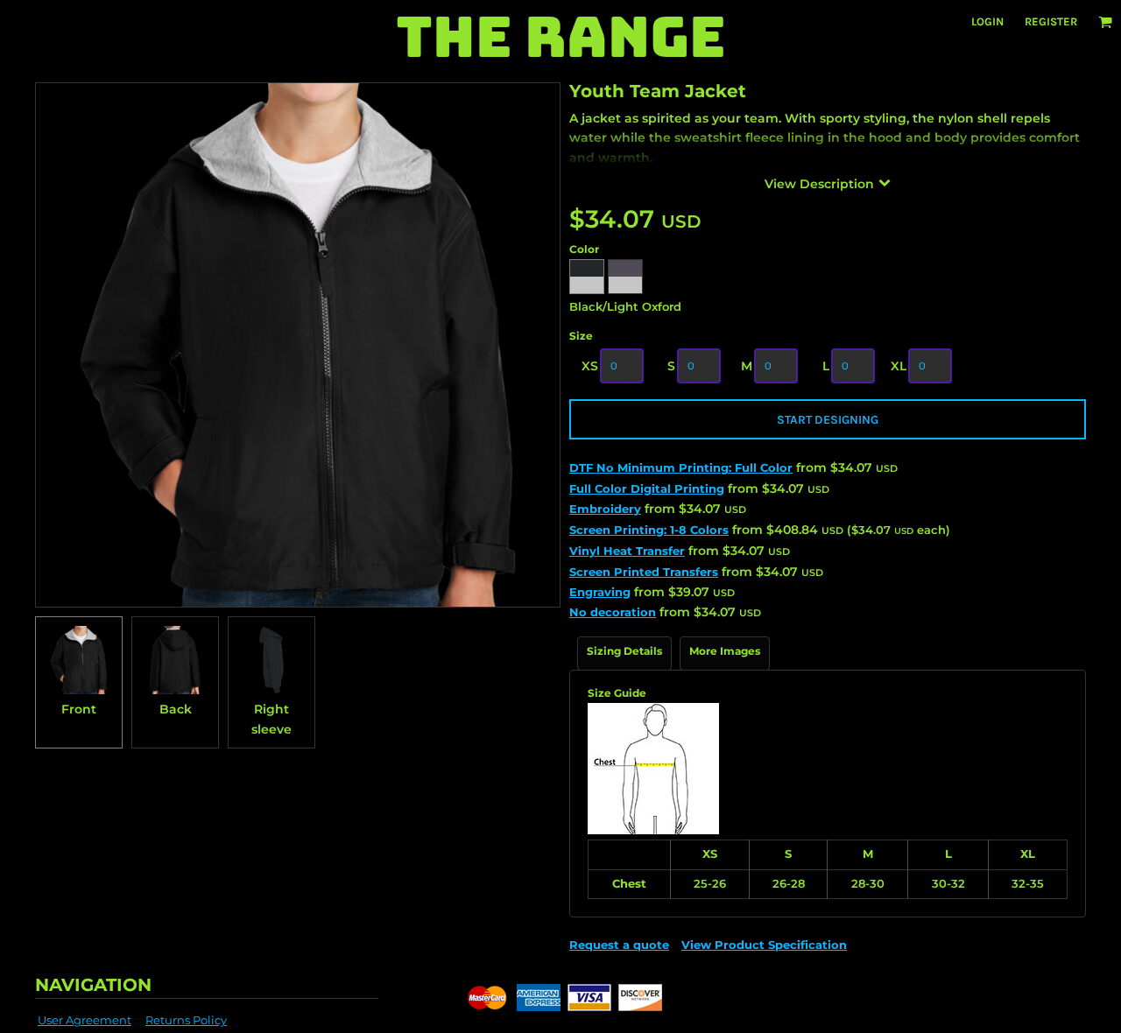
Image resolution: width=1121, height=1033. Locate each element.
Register (1051, 21)
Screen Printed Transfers (643, 572)
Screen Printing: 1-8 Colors (649, 530)
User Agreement (84, 1020)
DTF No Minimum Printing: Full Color (681, 467)
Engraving (600, 592)
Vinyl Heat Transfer (627, 551)
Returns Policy (186, 1020)
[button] (1105, 22)
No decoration (612, 612)
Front (78, 709)
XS (590, 366)
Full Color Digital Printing (646, 488)
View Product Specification (764, 945)
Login (987, 21)
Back (175, 709)
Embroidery (605, 509)
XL (898, 366)
